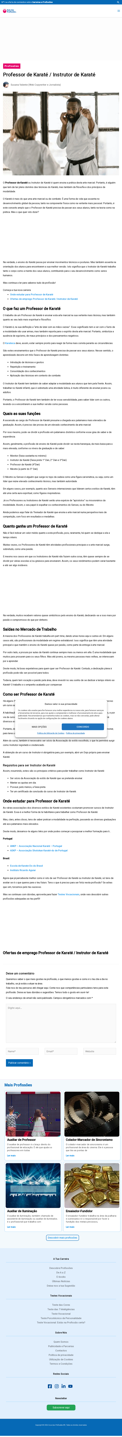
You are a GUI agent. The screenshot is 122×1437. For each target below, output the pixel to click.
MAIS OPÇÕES (39, 727)
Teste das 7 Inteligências (61, 1309)
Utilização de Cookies (61, 1359)
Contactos (61, 1350)
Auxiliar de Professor (21, 1140)
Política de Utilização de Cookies (50, 733)
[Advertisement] (61, 38)
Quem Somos (61, 1341)
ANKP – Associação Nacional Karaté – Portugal (36, 846)
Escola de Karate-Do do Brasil (26, 865)
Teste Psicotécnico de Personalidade (61, 1318)
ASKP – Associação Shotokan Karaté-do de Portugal (39, 850)
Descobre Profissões (61, 1268)
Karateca (10, 343)
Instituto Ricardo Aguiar (23, 870)
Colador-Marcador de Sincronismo (89, 1140)
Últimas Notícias (61, 1281)
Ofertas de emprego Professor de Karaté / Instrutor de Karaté (44, 299)
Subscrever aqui (61, 1407)
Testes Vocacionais (68, 894)
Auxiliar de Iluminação (22, 1211)
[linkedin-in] (64, 1386)
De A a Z (61, 1272)
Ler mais (11, 1155)
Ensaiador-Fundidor (79, 1211)
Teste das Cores (61, 1304)
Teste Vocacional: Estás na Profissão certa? (61, 1322)
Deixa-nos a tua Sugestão (61, 1285)
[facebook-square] (51, 1386)
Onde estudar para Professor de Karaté (31, 294)
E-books (61, 1276)
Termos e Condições (61, 1363)
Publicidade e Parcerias (61, 1346)
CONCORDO (83, 727)
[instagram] (57, 1386)
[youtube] (71, 1386)
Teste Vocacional (61, 1313)
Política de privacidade (75, 733)
